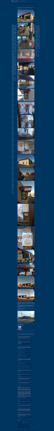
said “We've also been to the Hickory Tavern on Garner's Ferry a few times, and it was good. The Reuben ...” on (14, 36)
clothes (38, 27)
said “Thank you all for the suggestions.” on (14, 50)
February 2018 (13, 132)
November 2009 (13, 179)
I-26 (37, 32)
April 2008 (12, 188)
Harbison (38, 31)
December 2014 (13, 150)
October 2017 (13, 134)
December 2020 (13, 116)
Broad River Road (37, 26)
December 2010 (13, 173)
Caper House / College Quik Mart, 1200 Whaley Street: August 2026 (14, 78)
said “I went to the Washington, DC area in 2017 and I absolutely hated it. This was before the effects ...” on (14, 67)
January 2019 (13, 127)
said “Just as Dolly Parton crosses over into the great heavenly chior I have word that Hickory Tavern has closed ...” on (14, 49)
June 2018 (12, 130)
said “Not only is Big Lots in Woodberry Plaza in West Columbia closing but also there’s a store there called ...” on (14, 64)
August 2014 (13, 152)
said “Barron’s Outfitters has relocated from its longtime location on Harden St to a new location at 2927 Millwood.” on (14, 73)
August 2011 (13, 169)
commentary (13, 82)
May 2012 (12, 165)
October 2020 (13, 117)
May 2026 (12, 85)
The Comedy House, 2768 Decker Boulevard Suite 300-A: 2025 (14, 80)
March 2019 (12, 126)
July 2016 (12, 141)
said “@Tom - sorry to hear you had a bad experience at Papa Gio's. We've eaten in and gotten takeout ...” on (14, 43)
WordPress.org (13, 193)
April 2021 (12, 114)
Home (12, 2)
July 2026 (12, 84)
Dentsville (38, 28)
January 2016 (13, 144)
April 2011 (12, 171)
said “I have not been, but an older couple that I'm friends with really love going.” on (14, 66)
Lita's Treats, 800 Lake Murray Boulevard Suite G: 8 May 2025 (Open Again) (37, 45)
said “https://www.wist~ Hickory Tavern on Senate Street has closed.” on (14, 61)
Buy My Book (19, 2)
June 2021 (12, 113)
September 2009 (13, 180)
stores (37, 36)
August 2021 (13, 112)
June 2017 (12, 136)
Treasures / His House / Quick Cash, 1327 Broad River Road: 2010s (22, 332)
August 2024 (13, 95)
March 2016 (12, 143)
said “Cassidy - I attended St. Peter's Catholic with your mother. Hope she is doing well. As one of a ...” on (14, 32)
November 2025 (13, 88)
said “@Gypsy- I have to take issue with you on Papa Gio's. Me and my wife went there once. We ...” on (14, 44)
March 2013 (12, 160)
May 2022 (12, 108)
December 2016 (26, 306)
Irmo (38, 32)
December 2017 (13, 133)
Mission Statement (29, 2)
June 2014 (12, 153)
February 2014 (13, 155)
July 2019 (12, 124)
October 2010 (13, 174)
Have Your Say (25, 2)
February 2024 (13, 98)
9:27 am (20, 403)
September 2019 (13, 123)
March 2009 (12, 183)
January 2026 (13, 87)
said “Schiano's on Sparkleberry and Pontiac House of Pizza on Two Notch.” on (14, 51)
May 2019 (12, 125)
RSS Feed (38, 3)
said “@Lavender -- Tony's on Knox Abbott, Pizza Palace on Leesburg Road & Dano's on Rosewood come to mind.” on (14, 54)
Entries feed (12, 192)
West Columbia (36, 38)
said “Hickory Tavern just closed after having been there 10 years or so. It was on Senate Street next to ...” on (14, 47)
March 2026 (12, 86)
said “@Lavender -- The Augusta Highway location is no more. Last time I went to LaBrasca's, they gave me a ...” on (14, 39)
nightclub (37, 33)
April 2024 (12, 97)
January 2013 (13, 161)
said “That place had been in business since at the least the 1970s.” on (14, 30)
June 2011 (12, 170)
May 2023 (12, 102)
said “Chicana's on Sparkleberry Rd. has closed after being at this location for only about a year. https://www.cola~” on (14, 74)
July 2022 (12, 107)
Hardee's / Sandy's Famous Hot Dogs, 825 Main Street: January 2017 (25, 7)
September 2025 (13, 89)
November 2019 (13, 122)
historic (36, 32)
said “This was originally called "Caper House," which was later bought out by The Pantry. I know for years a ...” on (14, 28)
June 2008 (12, 187)
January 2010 (13, 178)
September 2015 (13, 146)
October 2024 (13, 94)
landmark (39, 32)
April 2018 (12, 131)
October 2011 (13, 168)
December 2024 (13, 93)
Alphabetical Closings (15, 2)
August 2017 (13, 135)
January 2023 (13, 104)
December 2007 (13, 190)
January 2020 (13, 121)
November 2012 (13, 162)
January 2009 (13, 184)
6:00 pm (20, 365)
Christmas (37, 27)
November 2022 (13, 105)
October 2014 (13, 151)
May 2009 (12, 182)
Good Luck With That (22, 2)
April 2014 (12, 154)
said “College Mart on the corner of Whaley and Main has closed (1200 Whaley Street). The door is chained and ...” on (14, 58)
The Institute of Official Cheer (37, 54)
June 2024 (12, 96)
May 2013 (12, 159)
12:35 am (20, 368)
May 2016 (12, 142)
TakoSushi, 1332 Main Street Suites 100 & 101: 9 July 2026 (37, 47)
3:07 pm (20, 412)
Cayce (35, 27)
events (35, 29)
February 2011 (13, 172)
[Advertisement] (27, 5)
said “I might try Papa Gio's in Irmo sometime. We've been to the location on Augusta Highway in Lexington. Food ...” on (14, 41)
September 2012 (13, 163)
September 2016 (13, 140)
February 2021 (13, 115)
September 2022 (13, 106)
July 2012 (12, 164)
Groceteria (36, 53)
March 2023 (12, 103)
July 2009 (12, 181)
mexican (36, 33)
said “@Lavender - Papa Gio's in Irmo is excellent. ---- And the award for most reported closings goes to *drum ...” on (14, 46)
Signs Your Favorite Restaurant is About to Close (35, 2)
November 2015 (13, 145)
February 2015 (13, 149)
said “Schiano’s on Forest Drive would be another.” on (14, 52)
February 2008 (13, 189)
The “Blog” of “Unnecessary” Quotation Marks (37, 52)
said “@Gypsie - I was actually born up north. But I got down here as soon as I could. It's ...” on (14, 71)
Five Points (37, 29)
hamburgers (36, 31)
